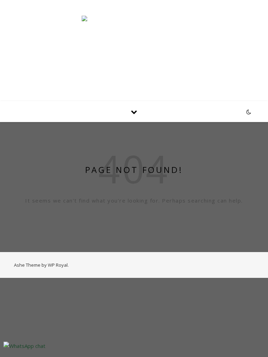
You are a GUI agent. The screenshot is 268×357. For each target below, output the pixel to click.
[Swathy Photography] (134, 46)
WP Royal (58, 265)
